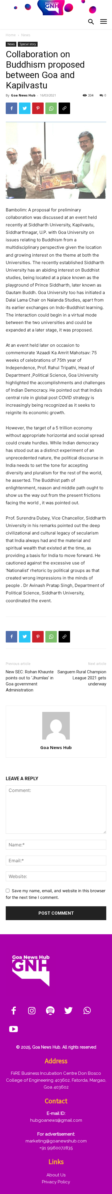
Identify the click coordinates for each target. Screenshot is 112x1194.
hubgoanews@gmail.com (56, 1120)
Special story (28, 44)
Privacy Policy (56, 1181)
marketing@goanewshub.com (56, 1141)
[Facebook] (11, 108)
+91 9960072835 (56, 1148)
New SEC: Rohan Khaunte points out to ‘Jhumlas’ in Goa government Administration (30, 681)
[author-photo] (56, 739)
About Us (56, 1175)
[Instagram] (32, 1011)
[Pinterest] (38, 108)
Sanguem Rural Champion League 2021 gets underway (81, 678)
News (25, 35)
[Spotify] (50, 1011)
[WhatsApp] (51, 108)
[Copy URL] (64, 108)
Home (11, 35)
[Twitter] (24, 108)
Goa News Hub (23, 95)
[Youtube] (13, 1029)
